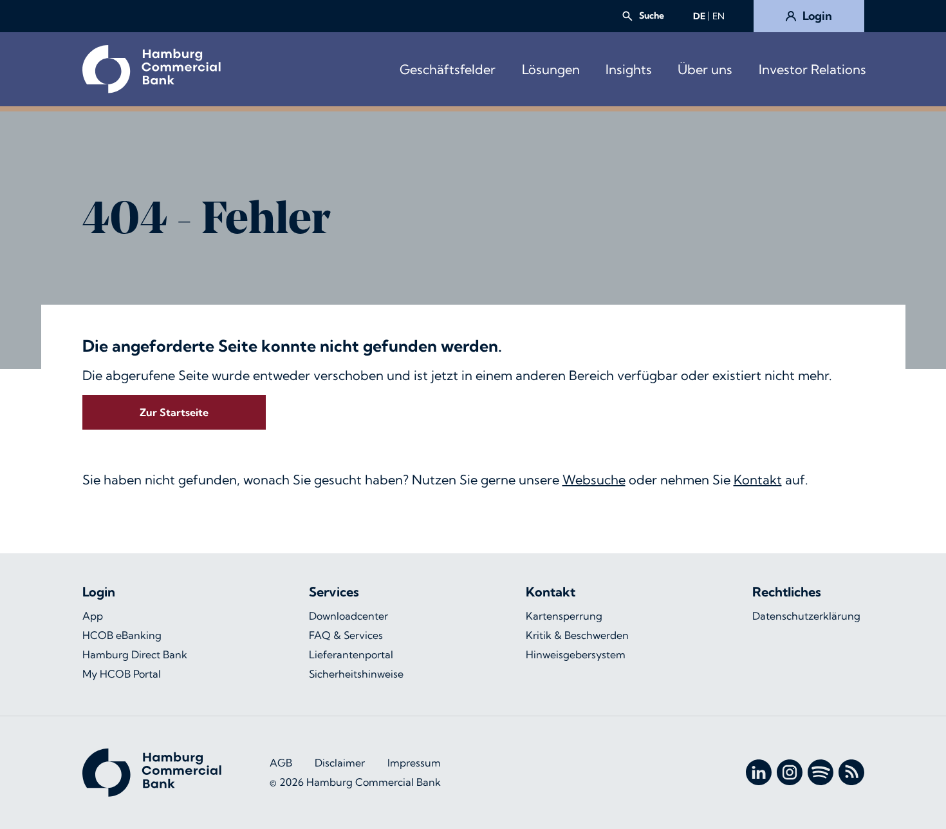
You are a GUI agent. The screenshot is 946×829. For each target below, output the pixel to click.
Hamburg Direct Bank (134, 654)
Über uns (705, 69)
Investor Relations (812, 69)
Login (817, 15)
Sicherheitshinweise (356, 673)
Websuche (594, 480)
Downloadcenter (348, 615)
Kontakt (758, 480)
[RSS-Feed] (851, 772)
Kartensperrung (564, 615)
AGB (281, 762)
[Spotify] (820, 772)
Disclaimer (340, 762)
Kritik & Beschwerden (577, 635)
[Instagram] (789, 772)
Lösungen (551, 69)
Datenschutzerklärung (806, 615)
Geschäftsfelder (448, 69)
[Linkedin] (759, 772)
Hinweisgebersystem (576, 654)
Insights (629, 69)
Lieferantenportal (351, 654)
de (699, 16)
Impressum (414, 762)
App (92, 615)
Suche (651, 15)
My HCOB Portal (121, 673)
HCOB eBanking (122, 635)
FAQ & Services (346, 635)
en (718, 16)
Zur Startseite (174, 412)
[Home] (151, 69)
